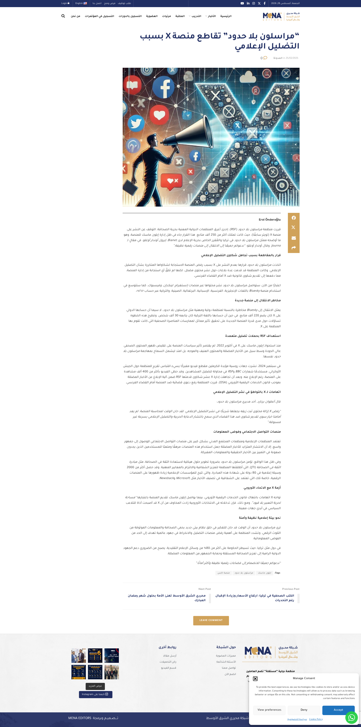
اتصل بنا (97, 3)
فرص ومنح (109, 3)
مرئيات (166, 16)
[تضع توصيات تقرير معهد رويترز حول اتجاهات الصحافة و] (78, 672)
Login (64, 3)
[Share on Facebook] (294, 218)
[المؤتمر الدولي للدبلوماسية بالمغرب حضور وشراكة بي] (78, 655)
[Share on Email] (294, 238)
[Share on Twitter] (294, 228)
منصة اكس (223, 573)
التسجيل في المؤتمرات (99, 16)
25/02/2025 (292, 58)
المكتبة (180, 16)
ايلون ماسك (264, 573)
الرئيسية (225, 16)
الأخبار (212, 16)
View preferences (269, 710)
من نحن (75, 16)
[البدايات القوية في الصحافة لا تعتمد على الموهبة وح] (95, 655)
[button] (255, 679)
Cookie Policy (316, 719)
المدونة (277, 58)
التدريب (196, 16)
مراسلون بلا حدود (244, 573)
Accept (338, 710)
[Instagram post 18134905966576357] (111, 672)
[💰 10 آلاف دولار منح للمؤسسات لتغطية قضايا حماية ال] (111, 655)
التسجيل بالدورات (130, 16)
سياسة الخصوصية (297, 719)
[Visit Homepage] (281, 17)
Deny (304, 710)
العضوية (152, 16)
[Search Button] (63, 16)
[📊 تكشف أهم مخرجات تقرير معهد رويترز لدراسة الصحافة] (95, 672)
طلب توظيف (124, 3)
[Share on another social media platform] (294, 248)
